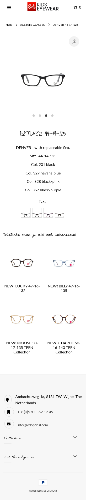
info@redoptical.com (32, 425)
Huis (9, 24)
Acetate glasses (32, 24)
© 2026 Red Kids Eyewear (43, 491)
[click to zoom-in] (74, 41)
